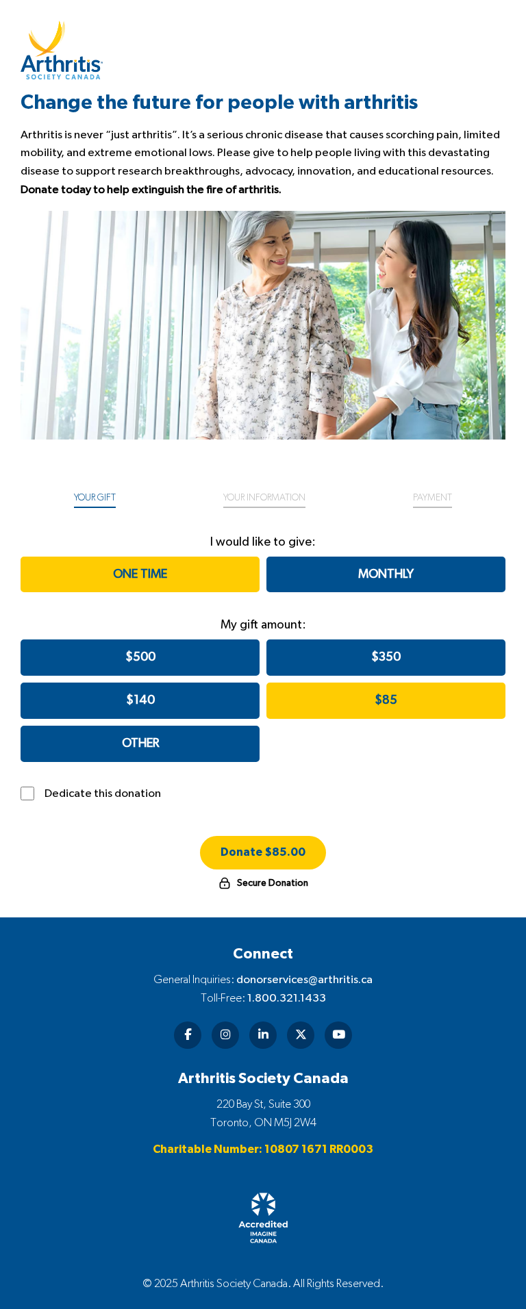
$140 (140, 700)
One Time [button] (140, 574)
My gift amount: (263, 625)
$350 (386, 657)
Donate (263, 852)
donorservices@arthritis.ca (304, 979)
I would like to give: (263, 542)
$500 (140, 657)
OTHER (140, 743)
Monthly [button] (386, 574)
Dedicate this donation (103, 793)
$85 (386, 700)
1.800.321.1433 (286, 998)
